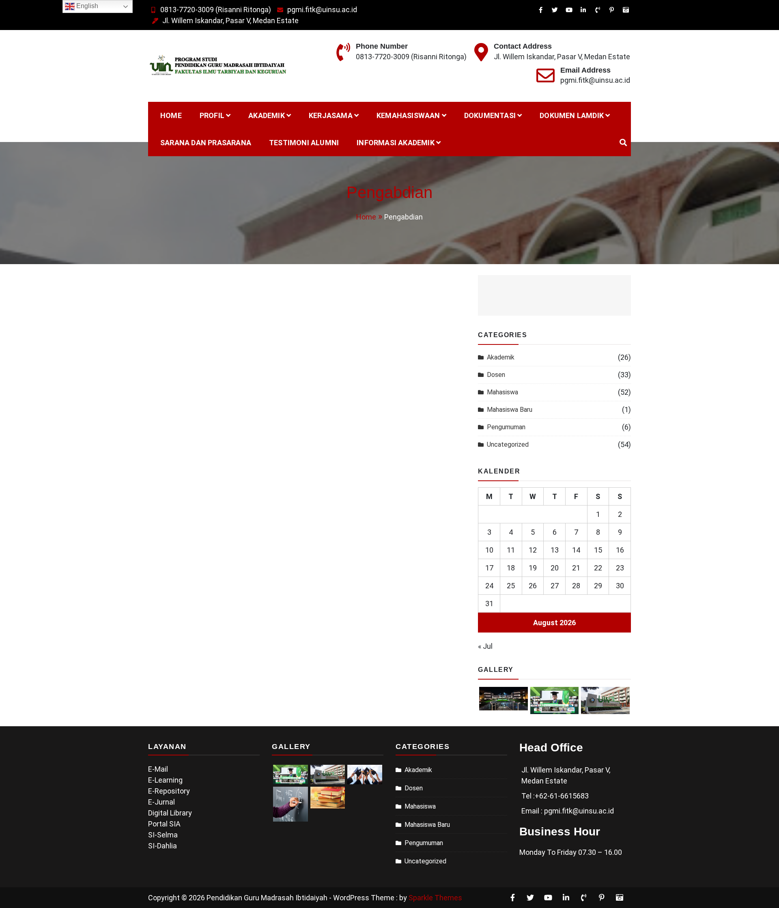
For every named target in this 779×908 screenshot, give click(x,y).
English (86, 5)
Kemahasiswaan (408, 115)
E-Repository (169, 791)
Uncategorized (508, 444)
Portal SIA (164, 824)
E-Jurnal (161, 802)
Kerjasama (331, 115)
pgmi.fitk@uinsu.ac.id (322, 9)
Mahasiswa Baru (509, 409)
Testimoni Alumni (304, 142)
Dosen (496, 375)
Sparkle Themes (435, 897)
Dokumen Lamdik (572, 115)
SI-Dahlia (162, 845)
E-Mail (158, 769)
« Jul (485, 646)
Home (171, 115)
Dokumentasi (490, 115)
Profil (212, 115)
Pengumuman (506, 427)
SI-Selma (163, 835)
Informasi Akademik (396, 142)
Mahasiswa (502, 392)
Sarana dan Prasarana (205, 142)
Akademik (266, 115)
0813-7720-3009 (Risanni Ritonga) (215, 9)
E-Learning (165, 780)
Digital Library (170, 813)
